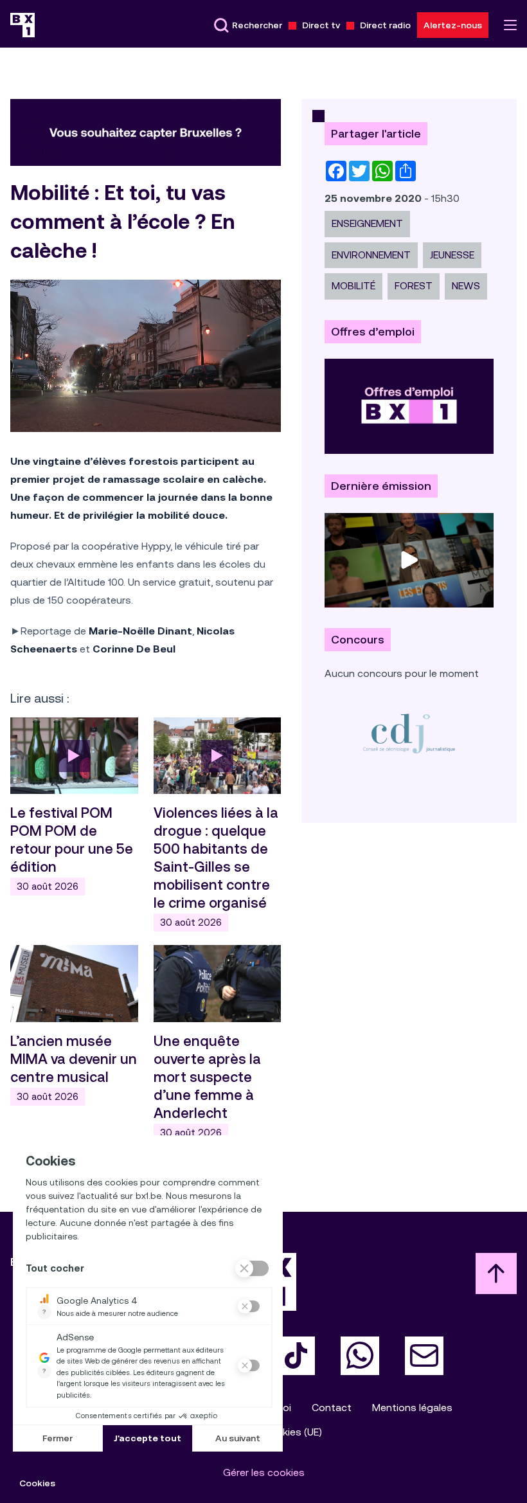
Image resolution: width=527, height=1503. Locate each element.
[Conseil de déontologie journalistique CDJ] (409, 733)
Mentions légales (412, 1407)
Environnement (371, 255)
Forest (414, 285)
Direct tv (321, 25)
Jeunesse (452, 255)
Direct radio (385, 25)
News (466, 285)
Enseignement (367, 223)
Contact (332, 1407)
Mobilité (353, 285)
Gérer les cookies (264, 1472)
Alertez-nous (453, 25)
